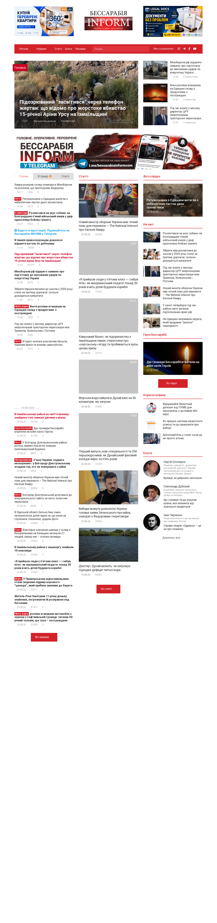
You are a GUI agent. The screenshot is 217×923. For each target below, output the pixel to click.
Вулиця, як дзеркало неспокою (183, 478)
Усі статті (107, 589)
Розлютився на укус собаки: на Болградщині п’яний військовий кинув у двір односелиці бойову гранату (43, 216)
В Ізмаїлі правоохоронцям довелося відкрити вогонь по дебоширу (38, 242)
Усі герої (172, 383)
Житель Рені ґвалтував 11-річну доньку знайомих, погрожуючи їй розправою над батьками (41, 600)
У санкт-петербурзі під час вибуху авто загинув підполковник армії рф (179, 309)
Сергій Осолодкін (174, 461)
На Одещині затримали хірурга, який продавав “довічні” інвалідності (182, 322)
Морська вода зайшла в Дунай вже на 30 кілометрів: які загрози (107, 400)
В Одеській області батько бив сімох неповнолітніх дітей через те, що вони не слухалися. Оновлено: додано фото (40, 516)
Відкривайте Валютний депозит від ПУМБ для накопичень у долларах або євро (180, 409)
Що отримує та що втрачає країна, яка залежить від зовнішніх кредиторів (180, 503)
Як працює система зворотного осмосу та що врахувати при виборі (183, 425)
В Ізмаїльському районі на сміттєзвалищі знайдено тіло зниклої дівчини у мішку (41, 416)
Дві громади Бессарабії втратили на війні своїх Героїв (39, 430)
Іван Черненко (173, 515)
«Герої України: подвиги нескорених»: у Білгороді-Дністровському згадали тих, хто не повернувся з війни (42, 463)
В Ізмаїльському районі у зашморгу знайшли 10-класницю (43, 549)
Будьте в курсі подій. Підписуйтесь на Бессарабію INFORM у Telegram (41, 232)
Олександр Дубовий (177, 486)
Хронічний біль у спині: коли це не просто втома (182, 436)
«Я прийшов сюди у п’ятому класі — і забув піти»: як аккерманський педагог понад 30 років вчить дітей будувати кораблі (42, 565)
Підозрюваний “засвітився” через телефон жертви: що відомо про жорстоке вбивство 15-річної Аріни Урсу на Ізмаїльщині (72, 108)
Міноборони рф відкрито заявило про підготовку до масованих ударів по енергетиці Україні (186, 67)
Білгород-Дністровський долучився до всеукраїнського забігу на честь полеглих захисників (43, 498)
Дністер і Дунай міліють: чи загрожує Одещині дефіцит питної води (105, 568)
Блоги (68, 48)
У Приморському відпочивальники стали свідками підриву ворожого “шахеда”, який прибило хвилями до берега (43, 582)
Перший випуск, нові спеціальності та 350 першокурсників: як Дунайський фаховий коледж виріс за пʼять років (108, 455)
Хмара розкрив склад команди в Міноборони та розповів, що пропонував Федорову (43, 186)
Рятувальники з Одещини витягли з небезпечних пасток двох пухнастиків (41, 200)
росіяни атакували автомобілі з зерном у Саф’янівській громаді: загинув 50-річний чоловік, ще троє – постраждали (43, 617)
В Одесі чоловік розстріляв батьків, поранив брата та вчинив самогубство (40, 343)
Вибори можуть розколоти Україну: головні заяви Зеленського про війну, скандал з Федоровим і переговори (105, 512)
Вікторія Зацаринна (44, 121)
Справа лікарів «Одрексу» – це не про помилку (182, 527)
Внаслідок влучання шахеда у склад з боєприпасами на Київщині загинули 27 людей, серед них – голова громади (42, 533)
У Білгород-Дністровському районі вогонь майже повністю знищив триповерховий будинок (40, 446)
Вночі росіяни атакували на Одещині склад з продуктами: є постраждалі (185, 90)
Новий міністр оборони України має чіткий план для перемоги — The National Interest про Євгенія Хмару (43, 481)
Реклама (80, 48)
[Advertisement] (42, 377)
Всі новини (42, 637)
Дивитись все (171, 537)
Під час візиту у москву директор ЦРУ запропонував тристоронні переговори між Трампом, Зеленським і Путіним (185, 113)
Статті (58, 48)
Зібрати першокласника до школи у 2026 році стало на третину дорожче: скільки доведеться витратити (43, 292)
